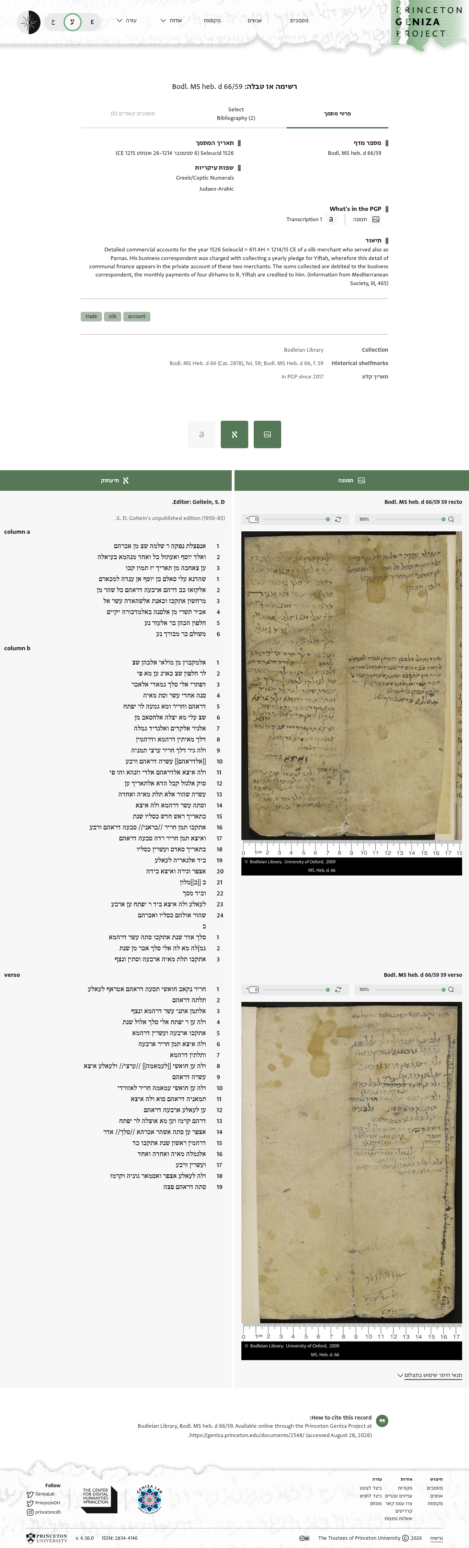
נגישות (436, 1538)
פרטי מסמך (337, 113)
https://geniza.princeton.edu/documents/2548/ (247, 1435)
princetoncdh (48, 1512)
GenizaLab (45, 1494)
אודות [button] (176, 20)
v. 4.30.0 (85, 1538)
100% (364, 519)
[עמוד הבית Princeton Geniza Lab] (144, 1499)
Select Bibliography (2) (236, 114)
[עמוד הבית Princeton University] (46, 1538)
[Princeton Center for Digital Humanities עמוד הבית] (93, 1499)
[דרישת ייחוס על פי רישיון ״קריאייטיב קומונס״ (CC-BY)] (304, 1538)
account (137, 316)
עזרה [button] (131, 20)
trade (91, 316)
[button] (430, 26)
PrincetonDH (47, 1503)
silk (112, 316)
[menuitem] (310, 23)
